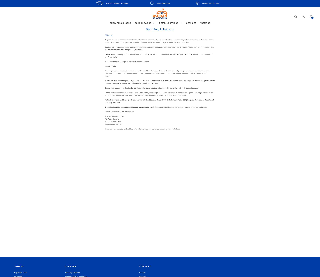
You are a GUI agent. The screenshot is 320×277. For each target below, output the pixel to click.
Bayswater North (20, 272)
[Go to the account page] (303, 16)
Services (142, 272)
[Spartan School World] (160, 13)
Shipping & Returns (72, 272)
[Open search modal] (295, 16)
